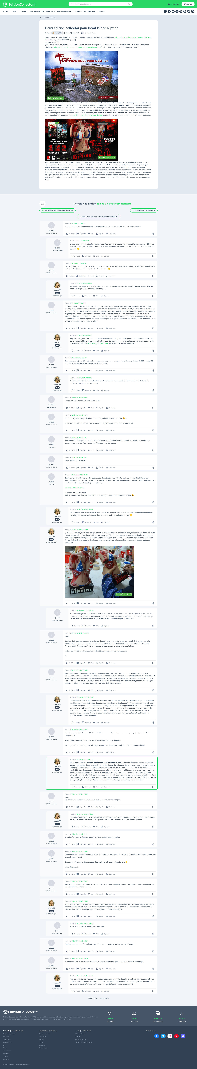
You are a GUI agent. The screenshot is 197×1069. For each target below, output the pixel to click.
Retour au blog (50, 17)
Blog (14, 11)
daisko (51, 444)
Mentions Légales (80, 1039)
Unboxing (91, 11)
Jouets (5, 1056)
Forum (23, 11)
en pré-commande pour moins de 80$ (87, 115)
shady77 (58, 33)
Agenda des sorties (64, 11)
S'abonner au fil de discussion (143, 210)
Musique (6, 1059)
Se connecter (173, 4)
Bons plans (50, 11)
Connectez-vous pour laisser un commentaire (98, 216)
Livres (5, 1045)
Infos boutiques (80, 11)
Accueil (6, 11)
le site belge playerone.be (98, 343)
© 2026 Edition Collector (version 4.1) (16, 1064)
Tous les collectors (37, 11)
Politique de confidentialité (83, 1042)
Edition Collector (80, 1034)
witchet (51, 404)
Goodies (6, 1053)
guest (51, 230)
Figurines (6, 1036)
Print (4, 1048)
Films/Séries (7, 1042)
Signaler (100, 233)
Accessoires (7, 1051)
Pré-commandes (44, 1034)
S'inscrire (188, 4)
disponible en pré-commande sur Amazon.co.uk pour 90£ (77, 47)
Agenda (41, 1039)
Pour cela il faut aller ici (74, 488)
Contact (77, 1036)
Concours (101, 11)
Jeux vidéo (6, 1039)
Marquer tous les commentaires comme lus (57, 210)
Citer (91, 233)
